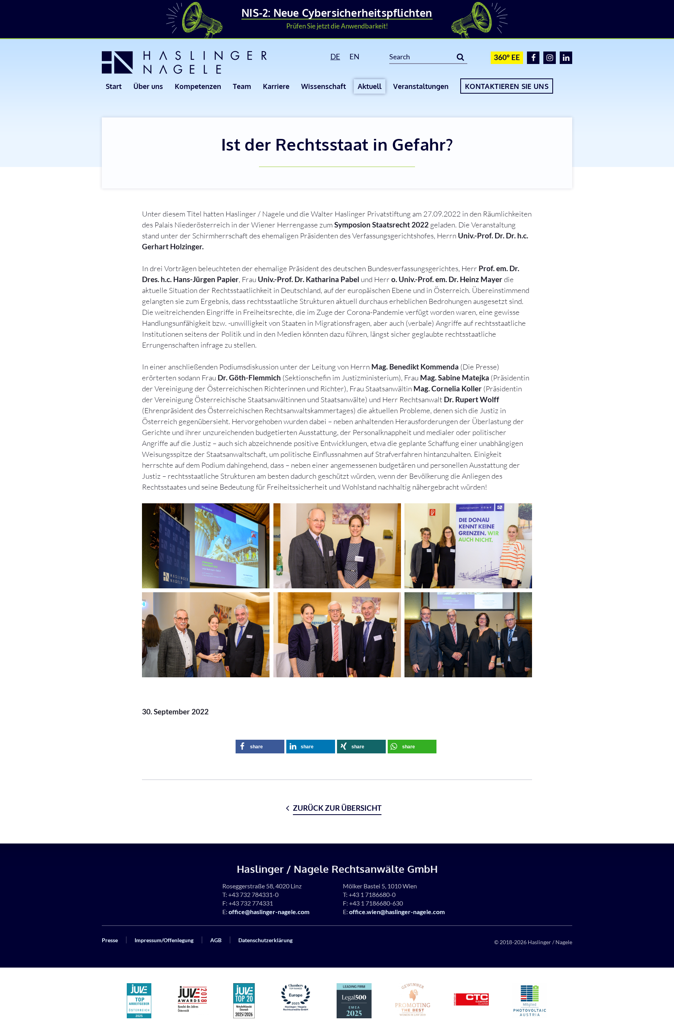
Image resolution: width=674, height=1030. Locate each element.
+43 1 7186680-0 (372, 894)
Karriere (276, 86)
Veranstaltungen (421, 86)
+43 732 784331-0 (253, 894)
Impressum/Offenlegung (164, 940)
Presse (110, 940)
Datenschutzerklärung (265, 940)
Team (242, 86)
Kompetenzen (198, 86)
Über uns (148, 86)
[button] (260, 746)
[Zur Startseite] (196, 62)
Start (114, 86)
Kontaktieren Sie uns (506, 86)
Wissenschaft (323, 86)
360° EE (507, 57)
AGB (216, 940)
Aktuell (369, 86)
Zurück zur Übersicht (337, 807)
